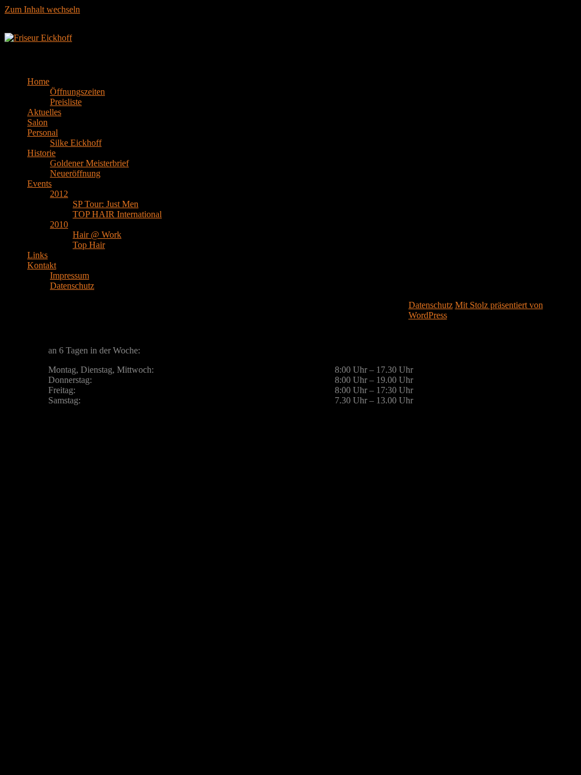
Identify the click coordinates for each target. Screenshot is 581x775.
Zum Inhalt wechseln (42, 9)
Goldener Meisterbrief (89, 163)
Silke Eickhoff (76, 143)
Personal (42, 132)
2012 (59, 194)
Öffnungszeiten (77, 91)
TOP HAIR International (117, 214)
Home (38, 81)
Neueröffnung (75, 173)
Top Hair (89, 245)
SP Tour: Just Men (105, 204)
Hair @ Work (97, 234)
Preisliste (66, 102)
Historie (41, 153)
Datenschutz (72, 285)
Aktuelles (44, 112)
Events (39, 183)
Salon (37, 122)
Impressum (69, 275)
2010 (59, 224)
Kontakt (41, 265)
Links (37, 255)
